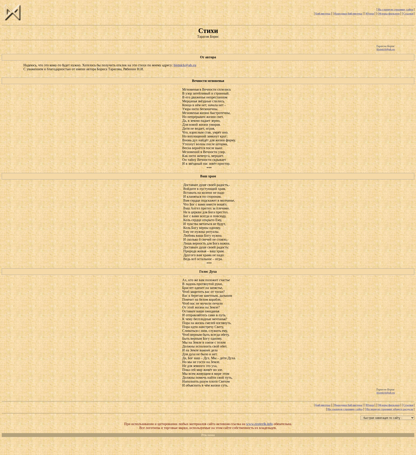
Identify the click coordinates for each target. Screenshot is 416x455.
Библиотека (322, 13)
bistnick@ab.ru (386, 49)
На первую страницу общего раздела (389, 409)
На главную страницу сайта (395, 9)
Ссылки (408, 13)
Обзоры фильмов (389, 13)
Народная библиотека (348, 13)
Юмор (370, 13)
